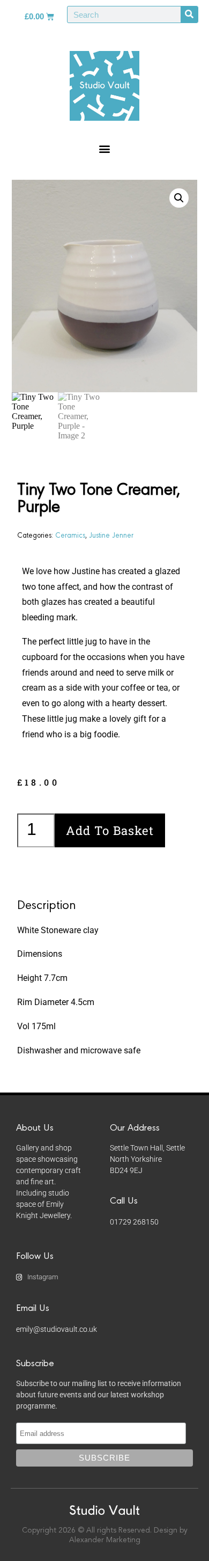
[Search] (189, 14)
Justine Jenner (111, 534)
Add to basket (110, 830)
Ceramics (70, 534)
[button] (105, 148)
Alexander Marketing (104, 1540)
